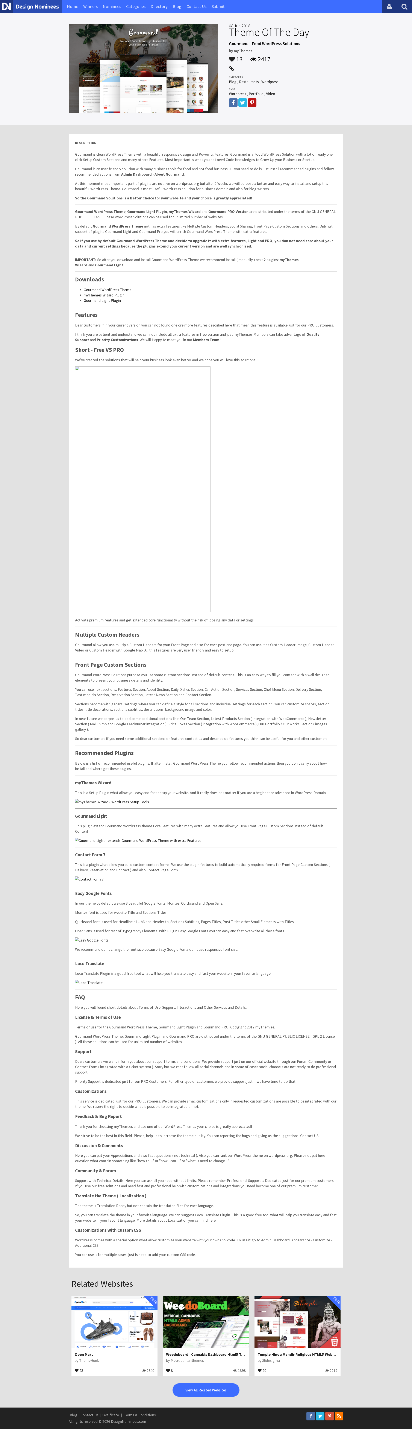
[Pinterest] (329, 1416)
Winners (90, 6)
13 (239, 57)
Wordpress (270, 81)
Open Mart (84, 1354)
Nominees (112, 6)
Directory (159, 6)
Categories (135, 6)
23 (81, 1370)
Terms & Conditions (140, 1414)
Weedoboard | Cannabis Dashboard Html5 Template (211, 1354)
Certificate (110, 1414)
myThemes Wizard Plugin (104, 295)
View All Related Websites (206, 1390)
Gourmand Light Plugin (102, 300)
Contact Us (196, 6)
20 (264, 1370)
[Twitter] (320, 1416)
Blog (177, 6)
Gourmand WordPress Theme (107, 289)
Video (270, 93)
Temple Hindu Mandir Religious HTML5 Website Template (307, 1354)
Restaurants (249, 81)
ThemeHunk (89, 1360)
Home (72, 6)
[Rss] (339, 1416)
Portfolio (256, 93)
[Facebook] (310, 1416)
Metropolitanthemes (187, 1360)
